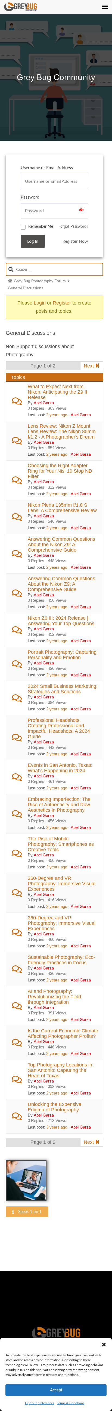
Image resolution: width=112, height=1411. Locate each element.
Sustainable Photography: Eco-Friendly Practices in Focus (61, 959)
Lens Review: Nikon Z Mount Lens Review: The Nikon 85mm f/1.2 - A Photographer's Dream (62, 431)
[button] (104, 1344)
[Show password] (81, 210)
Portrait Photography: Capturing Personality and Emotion (62, 654)
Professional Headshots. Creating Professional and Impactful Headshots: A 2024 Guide (59, 728)
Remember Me (40, 227)
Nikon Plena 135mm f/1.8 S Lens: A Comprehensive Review (62, 507)
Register (62, 303)
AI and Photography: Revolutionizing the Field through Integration (54, 997)
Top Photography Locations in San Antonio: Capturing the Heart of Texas (60, 1070)
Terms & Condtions (70, 1403)
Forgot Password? (73, 226)
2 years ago (56, 414)
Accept (56, 1390)
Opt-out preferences (39, 1403)
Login (40, 303)
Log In (32, 241)
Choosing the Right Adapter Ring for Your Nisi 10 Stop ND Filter (60, 471)
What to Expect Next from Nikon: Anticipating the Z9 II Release (57, 392)
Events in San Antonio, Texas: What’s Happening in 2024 (60, 767)
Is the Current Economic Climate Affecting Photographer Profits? (63, 1033)
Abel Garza (44, 402)
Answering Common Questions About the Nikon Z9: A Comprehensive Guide (61, 544)
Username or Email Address (47, 168)
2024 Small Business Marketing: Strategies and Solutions (63, 688)
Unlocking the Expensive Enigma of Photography (54, 1107)
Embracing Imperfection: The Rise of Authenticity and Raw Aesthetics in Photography (59, 804)
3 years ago (56, 1127)
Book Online (56, 1298)
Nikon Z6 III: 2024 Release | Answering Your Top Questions (61, 620)
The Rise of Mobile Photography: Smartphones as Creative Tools (61, 844)
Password (30, 197)
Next (89, 366)
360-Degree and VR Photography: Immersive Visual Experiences (61, 883)
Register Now (75, 241)
